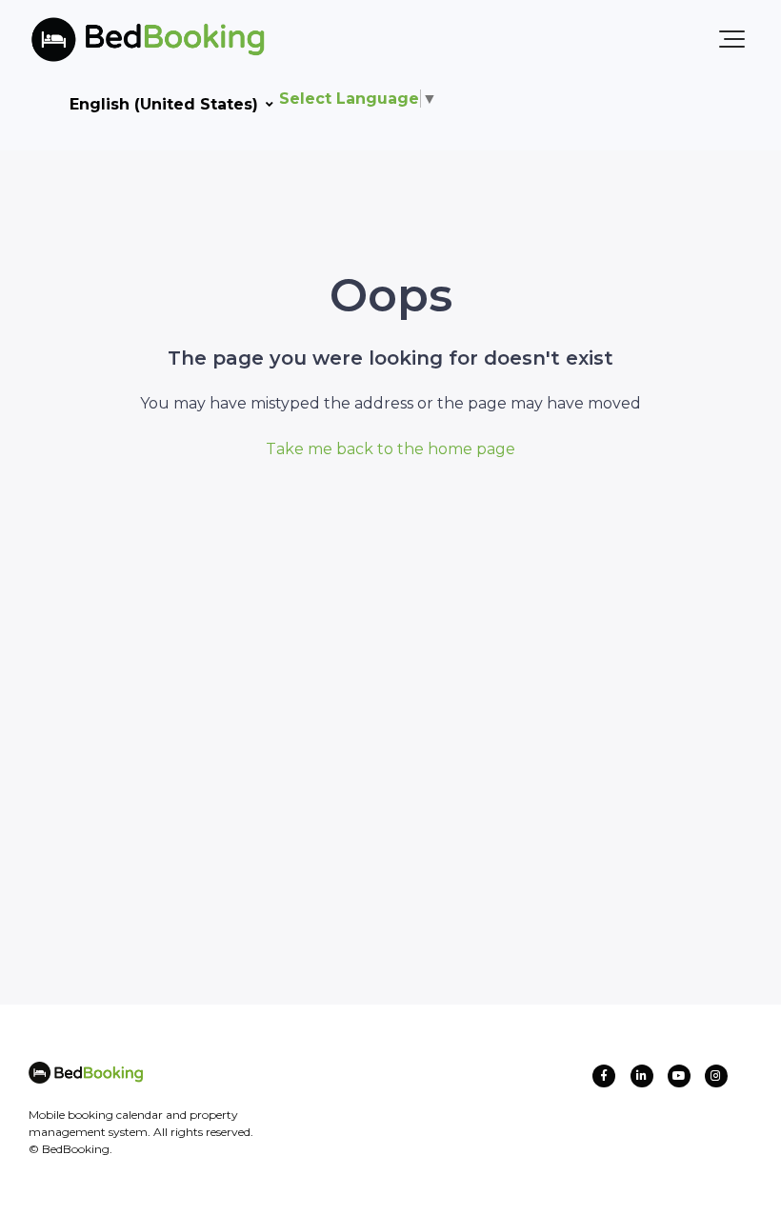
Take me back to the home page (390, 449)
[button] (731, 39)
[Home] (117, 39)
